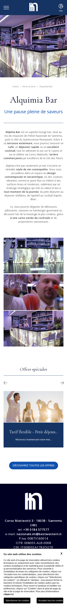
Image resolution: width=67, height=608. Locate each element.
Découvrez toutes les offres (33, 465)
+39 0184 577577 (36, 529)
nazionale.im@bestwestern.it (39, 534)
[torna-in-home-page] (33, 8)
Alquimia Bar (46, 86)
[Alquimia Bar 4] (33, 292)
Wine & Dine (29, 86)
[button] (6, 383)
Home (15, 86)
